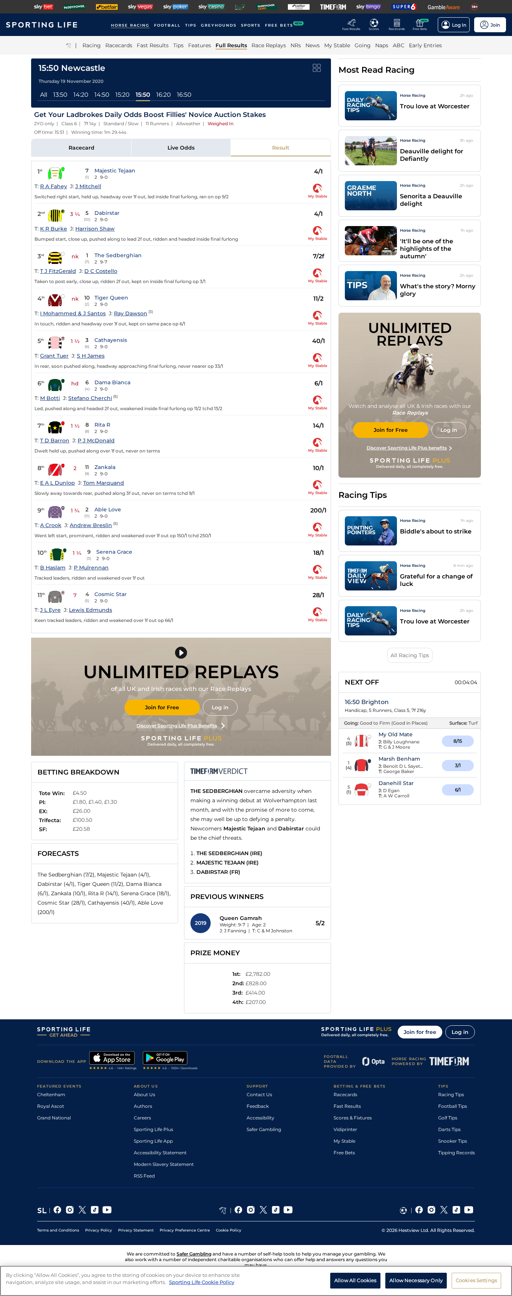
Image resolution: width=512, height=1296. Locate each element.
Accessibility (260, 1118)
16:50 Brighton (367, 702)
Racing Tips (451, 1094)
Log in (220, 707)
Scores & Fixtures (353, 1118)
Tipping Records (456, 1152)
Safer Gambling (264, 1129)
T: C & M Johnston (272, 930)
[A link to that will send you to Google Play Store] (170, 1061)
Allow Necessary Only (416, 1280)
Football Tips (452, 1106)
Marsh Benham (399, 758)
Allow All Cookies (355, 1280)
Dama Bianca (112, 382)
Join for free (420, 1032)
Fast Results (347, 1106)
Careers (142, 1118)
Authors (143, 1106)
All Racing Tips (410, 655)
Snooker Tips (452, 1141)
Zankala (104, 467)
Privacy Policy (98, 1230)
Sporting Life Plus (153, 1129)
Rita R (102, 424)
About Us (144, 1094)
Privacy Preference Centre (185, 1230)
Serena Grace (114, 551)
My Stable (344, 1141)
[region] (256, 1281)
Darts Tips (449, 1129)
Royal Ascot (50, 1106)
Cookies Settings (476, 1280)
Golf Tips (447, 1118)
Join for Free (162, 707)
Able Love (107, 509)
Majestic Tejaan (114, 170)
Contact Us (259, 1094)
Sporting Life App (153, 1141)
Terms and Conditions (58, 1230)
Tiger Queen (111, 297)
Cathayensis (110, 340)
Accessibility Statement (160, 1152)
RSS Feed (144, 1176)
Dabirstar (107, 213)
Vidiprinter (345, 1129)
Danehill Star (396, 783)
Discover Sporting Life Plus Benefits (176, 725)
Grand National (54, 1118)
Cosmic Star (110, 594)
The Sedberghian (118, 255)
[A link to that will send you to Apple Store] (113, 1061)
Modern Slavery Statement (164, 1164)
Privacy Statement (136, 1230)
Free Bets (344, 1152)
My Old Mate (396, 734)
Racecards (345, 1094)
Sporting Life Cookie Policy (201, 1282)
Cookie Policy (228, 1230)
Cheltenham (51, 1094)
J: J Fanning (233, 930)
